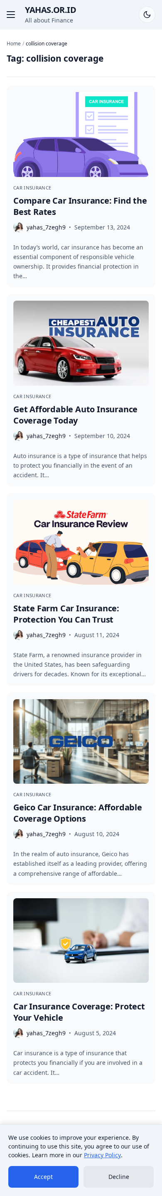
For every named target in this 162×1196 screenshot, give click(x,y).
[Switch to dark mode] (147, 14)
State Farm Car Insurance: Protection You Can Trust (66, 614)
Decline (118, 1177)
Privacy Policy (102, 1155)
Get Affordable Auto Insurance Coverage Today (75, 415)
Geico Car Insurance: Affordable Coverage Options (77, 813)
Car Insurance (32, 187)
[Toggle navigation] (11, 14)
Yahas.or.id (50, 9)
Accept (43, 1177)
